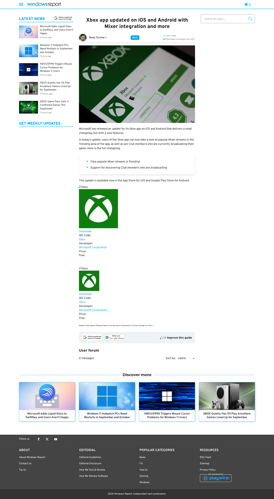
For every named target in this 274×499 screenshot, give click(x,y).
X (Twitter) (47, 439)
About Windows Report (32, 457)
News (135, 37)
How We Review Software (93, 476)
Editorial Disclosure (90, 463)
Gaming (144, 476)
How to (143, 470)
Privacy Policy (207, 470)
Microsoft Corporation (93, 247)
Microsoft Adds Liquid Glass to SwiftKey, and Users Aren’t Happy (47, 415)
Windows (145, 482)
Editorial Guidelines (90, 457)
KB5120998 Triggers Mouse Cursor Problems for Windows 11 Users (167, 415)
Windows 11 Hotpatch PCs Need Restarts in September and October (107, 415)
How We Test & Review (92, 470)
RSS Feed (205, 457)
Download (85, 231)
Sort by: (171, 358)
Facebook (38, 439)
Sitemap (204, 463)
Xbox (82, 302)
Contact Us (25, 463)
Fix (141, 463)
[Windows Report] (44, 4)
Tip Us (22, 470)
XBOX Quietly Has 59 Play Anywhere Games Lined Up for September (227, 415)
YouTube (55, 439)
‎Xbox (82, 239)
